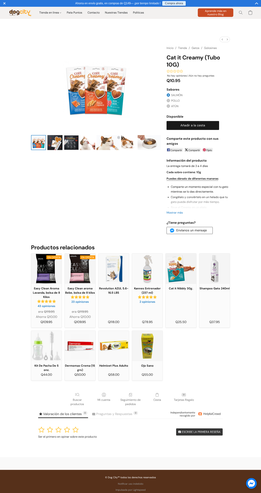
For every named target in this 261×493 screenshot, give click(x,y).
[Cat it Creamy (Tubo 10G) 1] (54, 142)
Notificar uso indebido (130, 483)
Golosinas (210, 48)
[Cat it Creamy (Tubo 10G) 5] (128, 142)
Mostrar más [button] (175, 212)
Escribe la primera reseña (201, 432)
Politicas (138, 12)
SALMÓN (177, 95)
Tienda (182, 48)
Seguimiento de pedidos (130, 402)
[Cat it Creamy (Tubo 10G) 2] (71, 142)
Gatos (195, 48)
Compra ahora (174, 3)
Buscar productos (77, 402)
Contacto (94, 12)
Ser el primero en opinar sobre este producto (67, 437)
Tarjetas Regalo (184, 400)
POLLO (175, 101)
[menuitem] (222, 39)
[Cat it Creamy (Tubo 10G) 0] (38, 142)
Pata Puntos (74, 12)
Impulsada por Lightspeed (131, 489)
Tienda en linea (49, 12)
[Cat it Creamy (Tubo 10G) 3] (87, 142)
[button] (20, 12)
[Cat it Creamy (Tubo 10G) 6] (149, 142)
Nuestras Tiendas (116, 12)
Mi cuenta (103, 400)
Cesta (157, 400)
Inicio (170, 48)
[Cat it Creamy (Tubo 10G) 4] (108, 142)
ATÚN (174, 106)
